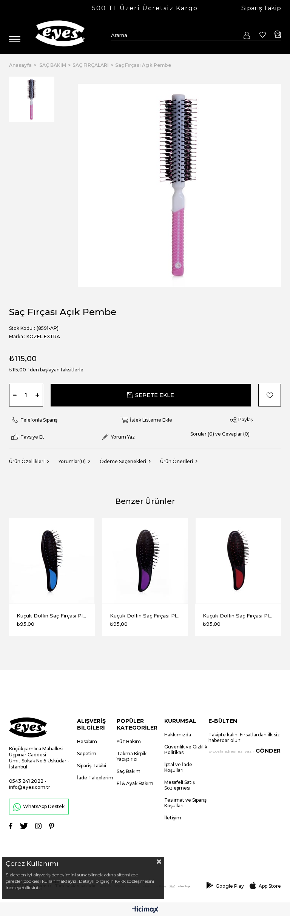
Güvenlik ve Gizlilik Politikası (185, 749)
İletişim (172, 818)
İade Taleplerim (95, 778)
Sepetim (86, 753)
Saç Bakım (128, 771)
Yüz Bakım (129, 741)
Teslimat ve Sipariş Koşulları (185, 802)
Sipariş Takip (261, 8)
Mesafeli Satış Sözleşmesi (179, 785)
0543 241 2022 (26, 781)
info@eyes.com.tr (29, 787)
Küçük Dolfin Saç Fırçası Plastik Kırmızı (238, 616)
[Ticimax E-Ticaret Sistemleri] (145, 910)
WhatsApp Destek (44, 806)
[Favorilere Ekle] (266, 395)
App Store (270, 886)
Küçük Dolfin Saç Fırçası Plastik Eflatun (145, 616)
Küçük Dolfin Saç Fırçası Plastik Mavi (52, 616)
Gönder (268, 750)
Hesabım (87, 741)
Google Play (230, 886)
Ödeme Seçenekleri (123, 461)
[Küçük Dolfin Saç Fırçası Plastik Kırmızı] (238, 561)
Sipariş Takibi (91, 765)
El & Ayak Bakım (135, 783)
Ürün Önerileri (176, 461)
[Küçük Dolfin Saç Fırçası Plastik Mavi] (52, 561)
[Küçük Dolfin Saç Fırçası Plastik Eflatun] (145, 561)
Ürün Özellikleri (27, 461)
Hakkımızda (177, 734)
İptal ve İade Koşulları (178, 767)
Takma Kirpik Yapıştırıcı (132, 756)
